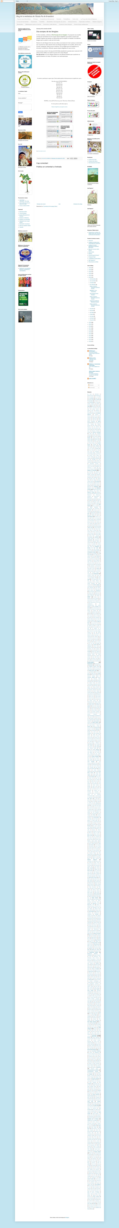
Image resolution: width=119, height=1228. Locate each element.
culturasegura (90, 586)
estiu (93, 656)
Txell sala (99, 1165)
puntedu (99, 1056)
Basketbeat (89, 477)
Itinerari (88, 726)
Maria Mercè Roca (95, 878)
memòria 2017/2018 (91, 915)
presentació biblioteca (96, 1051)
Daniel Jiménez (90, 590)
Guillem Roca (98, 703)
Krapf (98, 787)
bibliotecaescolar (96, 493)
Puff (100, 1055)
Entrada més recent (41, 204)
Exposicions (34, 21)
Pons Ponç (89, 1048)
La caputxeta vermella (91, 797)
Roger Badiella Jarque (91, 1086)
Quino (100, 1059)
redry (95, 1072)
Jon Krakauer (96, 760)
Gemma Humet (90, 688)
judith (92, 780)
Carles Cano (90, 527)
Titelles (88, 1158)
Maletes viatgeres (97, 21)
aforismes (97, 410)
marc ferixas (96, 866)
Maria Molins (89, 880)
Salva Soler (90, 1101)
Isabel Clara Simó (90, 723)
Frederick (94, 680)
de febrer (92, 318)
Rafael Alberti (89, 1061)
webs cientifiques (95, 1191)
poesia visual (90, 1042)
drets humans (96, 614)
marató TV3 (89, 866)
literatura (89, 825)
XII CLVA (98, 1202)
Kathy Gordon (96, 784)
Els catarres (95, 636)
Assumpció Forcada (94, 463)
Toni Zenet (93, 1161)
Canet (93, 522)
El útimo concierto (97, 629)
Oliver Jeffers (94, 993)
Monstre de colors (95, 949)
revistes (98, 1075)
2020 (90, 322)
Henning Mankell (95, 711)
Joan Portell (90, 753)
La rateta (90, 806)
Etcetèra (89, 658)
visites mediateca (96, 1187)
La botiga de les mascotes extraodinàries (94, 794)
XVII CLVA (99, 1204)
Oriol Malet (89, 1001)
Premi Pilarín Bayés (91, 1049)
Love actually (95, 848)
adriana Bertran (95, 409)
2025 (90, 269)
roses (93, 1093)
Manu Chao (96, 862)
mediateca (89, 912)
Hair (92, 707)
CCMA (94, 542)
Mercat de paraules (97, 923)
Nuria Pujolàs (96, 989)
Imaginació (89, 720)
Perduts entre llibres (93, 161)
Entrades (91, 385)
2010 (90, 341)
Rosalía (94, 1090)
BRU (88, 513)
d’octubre (92, 282)
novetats (89, 984)
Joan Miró (97, 750)
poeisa (88, 1036)
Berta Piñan (97, 482)
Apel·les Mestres (96, 458)
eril (99, 647)
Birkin (95, 500)
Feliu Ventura (89, 669)
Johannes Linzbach (95, 757)
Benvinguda (97, 481)
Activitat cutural (92, 407)
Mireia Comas (90, 945)
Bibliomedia (91, 252)
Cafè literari (90, 516)
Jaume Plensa (90, 737)
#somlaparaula (98, 395)
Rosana (99, 1090)
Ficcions (92, 671)
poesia (94, 1036)
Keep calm (95, 786)
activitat (99, 406)
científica (97, 557)
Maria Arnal (89, 873)
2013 (90, 335)
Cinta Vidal (94, 558)
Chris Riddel (94, 553)
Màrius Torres (90, 891)
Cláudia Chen (96, 561)
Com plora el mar (90, 568)
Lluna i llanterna (92, 843)
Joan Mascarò (90, 750)
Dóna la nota (94, 613)
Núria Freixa (97, 987)
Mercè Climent (94, 926)
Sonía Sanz (90, 1140)
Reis (95, 1074)
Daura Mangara (92, 591)
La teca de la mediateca (44, 8)
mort (90, 956)
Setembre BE (97, 1117)
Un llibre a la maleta (95, 1168)
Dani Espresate (90, 587)
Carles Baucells (97, 526)
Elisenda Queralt (90, 635)
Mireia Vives (97, 945)
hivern (98, 712)
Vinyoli (98, 1183)
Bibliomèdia (89, 486)
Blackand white (96, 501)
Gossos (94, 699)
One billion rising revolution (96, 995)
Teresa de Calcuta (95, 1150)
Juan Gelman (96, 779)
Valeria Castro (91, 1173)
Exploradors (90, 663)
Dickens (88, 610)
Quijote (88, 1059)
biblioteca (96, 486)
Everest (99, 659)
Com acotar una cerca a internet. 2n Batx (24, 203)
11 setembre (91, 396)
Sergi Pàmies (98, 1116)
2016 (90, 330)
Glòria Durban (98, 696)
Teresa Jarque (97, 1151)
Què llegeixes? (92, 260)
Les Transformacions (96, 821)
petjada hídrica (92, 1025)
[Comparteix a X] (73, 158)
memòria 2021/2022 (92, 918)
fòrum (98, 674)
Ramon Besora (90, 1064)
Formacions (94, 674)
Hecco (88, 708)
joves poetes (89, 779)
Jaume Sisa (89, 738)
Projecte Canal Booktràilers (24, 19)
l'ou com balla (95, 793)
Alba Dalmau (95, 417)
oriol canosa (97, 999)
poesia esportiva (90, 1038)
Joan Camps (97, 744)
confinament (96, 573)
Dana (98, 586)
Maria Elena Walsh (97, 876)
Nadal (92, 964)
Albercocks (95, 418)
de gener (92, 320)
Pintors (99, 1028)
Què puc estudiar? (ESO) (24, 225)
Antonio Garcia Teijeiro (94, 455)
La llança (89, 801)
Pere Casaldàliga (95, 1020)
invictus (88, 722)
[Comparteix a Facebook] (75, 158)
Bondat (99, 505)
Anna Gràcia (90, 447)
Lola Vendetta (98, 844)
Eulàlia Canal (94, 658)
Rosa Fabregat (94, 1089)
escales (88, 650)
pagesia (88, 1006)
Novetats (59, 19)
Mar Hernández (96, 865)
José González (90, 767)
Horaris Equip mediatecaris (81, 24)
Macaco (98, 854)
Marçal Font (97, 869)
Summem (89, 1142)
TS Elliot (89, 1165)
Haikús (88, 707)
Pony (95, 1048)
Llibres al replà (96, 832)
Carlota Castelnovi (95, 531)
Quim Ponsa (94, 1059)
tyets (90, 1166)
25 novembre (90, 400)
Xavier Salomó (96, 1196)
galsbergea (95, 685)
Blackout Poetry (90, 503)
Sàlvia (88, 1104)
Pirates (90, 1030)
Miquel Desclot (98, 940)
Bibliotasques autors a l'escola (33, 24)
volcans (93, 1188)
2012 (90, 337)
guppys (88, 705)
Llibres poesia (97, 835)
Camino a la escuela (95, 518)
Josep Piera (98, 776)
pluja (88, 1032)
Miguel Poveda (92, 934)
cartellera (96, 537)
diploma (94, 610)
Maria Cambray (96, 873)
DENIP (88, 597)
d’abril (91, 314)
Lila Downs (94, 824)
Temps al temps (96, 1146)
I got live (91, 716)
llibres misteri (90, 835)
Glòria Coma (91, 696)
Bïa (98, 485)
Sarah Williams (95, 1109)
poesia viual (97, 1042)
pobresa (93, 1034)
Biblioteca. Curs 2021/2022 (93, 291)
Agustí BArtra (89, 413)
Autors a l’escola (91, 470)
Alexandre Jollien (90, 428)
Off (94, 991)
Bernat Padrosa (90, 482)
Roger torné (93, 1087)
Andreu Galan (90, 439)
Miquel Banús (94, 937)
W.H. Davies (91, 1189)
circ (98, 558)
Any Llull (97, 456)
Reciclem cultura (94, 1068)
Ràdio (98, 1060)
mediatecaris (96, 912)
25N (95, 400)
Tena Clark (89, 1147)
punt (95, 1056)
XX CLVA (92, 1207)
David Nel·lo (97, 594)
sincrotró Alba (90, 1132)
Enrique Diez (89, 647)
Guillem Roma (91, 704)
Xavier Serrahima (90, 1198)
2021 (90, 277)
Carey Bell (93, 524)
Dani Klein (91, 588)
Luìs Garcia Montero (95, 850)
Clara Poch (89, 561)
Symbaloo (97, 1142)
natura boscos (91, 971)
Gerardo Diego (90, 692)
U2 (93, 1166)
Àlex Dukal (95, 425)
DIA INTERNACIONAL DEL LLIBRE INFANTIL (94, 605)
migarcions (89, 930)
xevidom (90, 1200)
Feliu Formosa (96, 667)
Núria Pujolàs (90, 990)
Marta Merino (89, 895)
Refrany (99, 1072)
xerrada (95, 1199)
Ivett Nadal (93, 730)
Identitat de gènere (94, 718)
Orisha (93, 1002)
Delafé (98, 595)
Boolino (90, 253)
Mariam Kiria (91, 882)
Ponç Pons (97, 1046)
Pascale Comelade (91, 1010)
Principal (35, 19)
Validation (89, 1174)
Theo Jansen (95, 1155)
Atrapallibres (97, 466)
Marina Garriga (98, 884)
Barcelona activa (23, 211)
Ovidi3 (90, 1004)
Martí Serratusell (96, 899)
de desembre (93, 279)
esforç (93, 652)
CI (98, 553)
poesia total (96, 1041)
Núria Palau (89, 989)
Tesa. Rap (92, 1153)
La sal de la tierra (97, 806)
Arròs (94, 460)
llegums (88, 828)
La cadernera (96, 795)
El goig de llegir (92, 257)
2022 (90, 275)
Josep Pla (91, 778)
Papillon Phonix (98, 1008)
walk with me (97, 1189)
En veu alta (91, 643)
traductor (93, 1162)
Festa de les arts (92, 670)
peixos (96, 1013)
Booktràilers (20, 24)
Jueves (96, 780)
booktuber (89, 509)
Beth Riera (94, 485)
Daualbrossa (98, 590)
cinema (88, 558)
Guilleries (97, 704)
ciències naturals (90, 557)
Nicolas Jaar (97, 975)
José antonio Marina (95, 765)
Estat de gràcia (96, 655)
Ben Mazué (94, 479)
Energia (97, 643)
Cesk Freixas (96, 550)
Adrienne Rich (90, 410)
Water (88, 1191)
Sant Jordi (96, 1105)
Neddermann (98, 971)
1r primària (91, 398)
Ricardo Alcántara (95, 1078)
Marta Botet (97, 892)
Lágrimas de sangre (91, 810)
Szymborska (89, 1143)
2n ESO (99, 400)
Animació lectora (72, 21)
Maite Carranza (96, 858)
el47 (94, 632)
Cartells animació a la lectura (93, 538)
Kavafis (88, 786)
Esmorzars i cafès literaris (50, 24)
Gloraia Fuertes (98, 695)
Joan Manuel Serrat (91, 748)
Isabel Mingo (98, 723)
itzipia (88, 730)
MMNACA (91, 948)
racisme (94, 1060)
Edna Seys (97, 618)
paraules (94, 1009)
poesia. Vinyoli (91, 1045)
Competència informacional (47, 19)
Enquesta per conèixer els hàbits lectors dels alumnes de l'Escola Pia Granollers (95, 233)
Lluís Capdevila (96, 836)
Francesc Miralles (91, 677)
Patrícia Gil (89, 1012)
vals (98, 1174)
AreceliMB (94, 459)
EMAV (93, 641)
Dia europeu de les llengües (94, 294)
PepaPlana (94, 1017)
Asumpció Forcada (90, 464)
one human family (92, 997)
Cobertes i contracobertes (96, 565)
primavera (97, 1052)
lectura (94, 814)
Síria (98, 1132)
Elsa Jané (95, 640)
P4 (93, 1004)
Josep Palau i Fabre (97, 775)
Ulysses (88, 1168)
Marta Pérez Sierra (97, 895)
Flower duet (93, 673)
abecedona (94, 406)
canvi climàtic (89, 523)
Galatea (90, 685)
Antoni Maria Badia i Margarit (93, 452)
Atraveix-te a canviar (91, 467)
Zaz (92, 1208)
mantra (90, 862)
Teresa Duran (90, 1151)
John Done (97, 759)
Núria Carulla (90, 987)
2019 (90, 324)
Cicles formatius (22, 213)
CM (88, 565)
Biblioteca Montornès (97, 489)
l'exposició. (89, 793)
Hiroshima (93, 712)
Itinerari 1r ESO (96, 726)
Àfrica (88, 411)
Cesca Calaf (89, 550)
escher (98, 650)
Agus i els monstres (95, 411)
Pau (100, 1012)
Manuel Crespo (90, 863)
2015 (90, 331)
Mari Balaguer (96, 872)
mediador (97, 911)
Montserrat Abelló (93, 952)
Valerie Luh (97, 1173)
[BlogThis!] (72, 158)
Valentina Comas (97, 1172)
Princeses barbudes (91, 1053)
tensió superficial (96, 1147)
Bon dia (95, 504)
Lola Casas (91, 844)
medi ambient (91, 911)
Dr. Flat (90, 614)
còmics (97, 568)
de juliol (92, 308)
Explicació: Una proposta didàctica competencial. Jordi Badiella (24, 269)
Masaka (88, 903)
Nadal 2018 (97, 964)
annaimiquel (96, 451)
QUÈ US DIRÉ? (92, 378)
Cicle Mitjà (95, 554)
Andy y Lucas (96, 440)
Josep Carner (94, 768)
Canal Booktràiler (90, 520)
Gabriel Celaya (98, 681)
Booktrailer (97, 508)
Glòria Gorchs (98, 697)
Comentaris (92, 387)
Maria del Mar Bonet (91, 874)
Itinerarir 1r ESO (90, 729)
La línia (98, 799)
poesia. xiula (98, 1045)
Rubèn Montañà (96, 1094)
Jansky (88, 734)
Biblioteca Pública (91, 492)
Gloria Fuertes (91, 697)
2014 (90, 333)
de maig (92, 312)
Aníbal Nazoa (92, 443)
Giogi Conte (91, 695)
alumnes (89, 432)
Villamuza (93, 1183)
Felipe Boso (89, 667)
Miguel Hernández (97, 933)
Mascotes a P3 (90, 904)
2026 (90, 267)
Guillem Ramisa (91, 703)
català (88, 541)
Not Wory (99, 982)
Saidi (88, 1098)
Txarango (94, 1165)
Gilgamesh (99, 693)
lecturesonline (96, 817)
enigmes (95, 644)
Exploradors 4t (98, 663)
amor (90, 436)
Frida (92, 681)
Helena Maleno (94, 710)
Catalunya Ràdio (95, 541)
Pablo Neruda (90, 1005)
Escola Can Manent (95, 651)
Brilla (98, 512)
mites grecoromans (97, 946)
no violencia (89, 979)
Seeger (94, 1112)
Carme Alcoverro (90, 533)
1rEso (96, 398)
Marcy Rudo (89, 870)
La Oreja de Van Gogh (92, 802)
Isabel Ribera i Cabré (94, 725)
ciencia (93, 556)
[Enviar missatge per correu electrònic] (68, 158)
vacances (97, 1169)
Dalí (95, 586)
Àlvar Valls (92, 433)
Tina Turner (93, 1157)
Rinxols (88, 1079)
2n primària (91, 402)
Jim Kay (99, 741)
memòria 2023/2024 (97, 919)
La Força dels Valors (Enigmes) (89, 19)
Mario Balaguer (98, 885)
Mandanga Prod (90, 861)
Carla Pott (90, 526)
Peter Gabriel (98, 1024)
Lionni (98, 824)
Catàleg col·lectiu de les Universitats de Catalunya (94, 243)
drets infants (89, 616)
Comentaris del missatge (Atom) (50, 206)
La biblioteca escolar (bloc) (95, 258)
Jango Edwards (96, 733)
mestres (94, 927)
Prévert (90, 1052)
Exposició (91, 665)
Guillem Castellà (97, 701)
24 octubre (97, 399)
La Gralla (93, 799)
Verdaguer (94, 1177)
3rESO (98, 403)
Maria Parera (96, 880)
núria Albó (97, 986)
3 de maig (97, 402)
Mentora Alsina (96, 922)
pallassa (99, 1006)
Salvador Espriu (96, 1102)
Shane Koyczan (95, 1121)
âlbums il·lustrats (96, 422)
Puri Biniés (97, 1057)
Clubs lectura (91, 564)
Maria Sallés (89, 881)
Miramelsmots (96, 944)
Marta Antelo (89, 892)
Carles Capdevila (97, 527)
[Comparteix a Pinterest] (76, 158)
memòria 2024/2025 (92, 921)
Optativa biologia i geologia (93, 998)
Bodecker (89, 504)
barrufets (97, 475)
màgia (90, 857)
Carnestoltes (89, 537)
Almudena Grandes (95, 430)
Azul (100, 470)
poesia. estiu (98, 1044)
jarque (94, 734)
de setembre (93, 284)
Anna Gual (97, 447)
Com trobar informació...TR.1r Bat (24, 201)
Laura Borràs (94, 813)
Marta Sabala (95, 897)
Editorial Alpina (90, 618)
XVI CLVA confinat (92, 1204)
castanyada (89, 539)
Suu (93, 1142)
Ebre (100, 616)
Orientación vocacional (24, 223)
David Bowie (98, 591)
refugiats (90, 1074)
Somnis (95, 1136)
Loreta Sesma (91, 847)
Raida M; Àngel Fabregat (94, 1063)
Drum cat (95, 616)
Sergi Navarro (91, 1116)
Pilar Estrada (94, 1027)
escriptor (89, 652)
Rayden (94, 1067)
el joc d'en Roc (94, 622)
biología (90, 500)
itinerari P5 (97, 727)
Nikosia (88, 976)
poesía (88, 1037)
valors (94, 1174)
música (88, 964)
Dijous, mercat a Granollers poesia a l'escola (95, 287)
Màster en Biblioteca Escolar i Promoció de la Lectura (94, 906)
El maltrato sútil (90, 625)
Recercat (91, 240)
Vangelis (89, 1176)
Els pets (96, 639)
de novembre (93, 280)
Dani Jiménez (98, 587)
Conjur (98, 575)
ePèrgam (95, 647)
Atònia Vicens (90, 466)
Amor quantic (95, 436)
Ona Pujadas (96, 994)
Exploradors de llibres (84, 21)
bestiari (88, 485)
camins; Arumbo (90, 519)
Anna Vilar (89, 451)
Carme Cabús (91, 534)
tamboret (99, 1143)
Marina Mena (91, 885)
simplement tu (97, 1131)
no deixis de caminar (95, 978)
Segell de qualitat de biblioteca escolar (94, 301)
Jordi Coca (96, 763)
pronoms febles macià (93, 1055)
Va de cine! (75, 19)
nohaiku (88, 982)
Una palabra (90, 1169)
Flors (88, 673)
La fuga (96, 798)
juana (88, 780)
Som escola (98, 1135)
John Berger (89, 759)
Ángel (95, 441)
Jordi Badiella (90, 761)
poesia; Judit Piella (90, 1044)
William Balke (90, 1193)
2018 (90, 326)
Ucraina (97, 1166)
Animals (94, 444)
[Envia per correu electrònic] (70, 158)
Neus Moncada (90, 974)
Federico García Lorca (94, 666)
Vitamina (89, 1188)
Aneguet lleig (90, 441)
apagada (89, 458)
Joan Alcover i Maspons (94, 742)
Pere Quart (93, 1023)
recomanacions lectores (92, 1071)
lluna (100, 842)
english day (89, 644)
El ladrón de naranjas (95, 624)
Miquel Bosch (94, 938)
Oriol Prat (95, 1001)
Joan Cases (89, 745)
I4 (94, 716)
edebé (90, 617)
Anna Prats (98, 448)
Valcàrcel (90, 1172)
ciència (97, 556)
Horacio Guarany (92, 714)
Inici (59, 204)
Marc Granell (90, 867)
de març (92, 316)
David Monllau (90, 594)
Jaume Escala (96, 735)
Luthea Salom (90, 851)
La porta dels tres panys (96, 805)
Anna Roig (97, 449)
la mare (98, 801)
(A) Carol (89, 394)
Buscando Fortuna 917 (92, 515)
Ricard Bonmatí (90, 1076)
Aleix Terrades (90, 424)
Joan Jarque (96, 746)
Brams (94, 511)
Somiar (90, 1136)
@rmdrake (97, 394)
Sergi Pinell (91, 1117)
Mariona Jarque (96, 889)
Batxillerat (95, 477)
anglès (99, 441)
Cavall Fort (89, 542)
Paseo (98, 1010)
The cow (94, 1154)
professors (99, 1053)
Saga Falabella (96, 1097)
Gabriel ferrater (92, 682)
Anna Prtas (91, 449)
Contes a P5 (93, 577)
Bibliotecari (89, 494)
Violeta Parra (90, 1184)
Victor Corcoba (91, 1180)
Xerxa (100, 1199)
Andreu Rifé (89, 440)
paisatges (94, 1006)
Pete (93, 1024)
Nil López (94, 976)
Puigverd (90, 1056)
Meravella (89, 923)
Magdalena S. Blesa (97, 855)
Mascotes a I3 (96, 903)
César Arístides (96, 549)
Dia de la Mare (95, 598)
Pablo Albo (97, 1004)
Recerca (99, 1067)
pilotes (95, 1028)
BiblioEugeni (92, 351)
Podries (98, 1034)
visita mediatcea (92, 1185)
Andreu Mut (97, 439)
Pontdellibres (66, 19)
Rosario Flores (91, 1091)
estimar (88, 656)
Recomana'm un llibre (93, 261)
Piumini (95, 1030)
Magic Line (95, 857)
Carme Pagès (98, 534)
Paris (99, 1009)
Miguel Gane (89, 933)
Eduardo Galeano (90, 620)
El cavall (93, 621)
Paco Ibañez (96, 1005)
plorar (98, 1031)
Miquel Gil (91, 941)
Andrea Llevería (96, 437)
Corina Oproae (95, 580)
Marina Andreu (90, 884)
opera (98, 997)
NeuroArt (90, 972)
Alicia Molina (95, 429)
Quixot (90, 1060)
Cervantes (89, 549)
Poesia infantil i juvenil (42, 151)
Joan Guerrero (90, 746)
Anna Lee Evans (90, 448)
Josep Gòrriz (94, 771)
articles (98, 460)
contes (95, 576)
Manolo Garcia (98, 861)
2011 (90, 339)
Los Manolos (98, 847)
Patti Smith (95, 1012)
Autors (98, 468)
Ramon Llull (97, 1064)
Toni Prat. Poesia (94, 1159)
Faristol (99, 665)
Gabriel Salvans (98, 684)
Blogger (67, 1217)
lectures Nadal (93, 816)
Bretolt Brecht (93, 512)
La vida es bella (96, 809)
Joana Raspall (95, 756)
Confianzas (89, 573)
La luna (93, 801)
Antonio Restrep (90, 456)
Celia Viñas (89, 546)
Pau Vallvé (91, 1013)
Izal (97, 730)
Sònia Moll (97, 1139)
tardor (98, 1144)
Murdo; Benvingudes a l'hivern (93, 959)
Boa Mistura (97, 503)
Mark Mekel (97, 891)
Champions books (91, 552)
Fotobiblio (41, 21)
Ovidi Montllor (98, 1002)
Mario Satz (94, 888)
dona (90, 613)
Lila (89, 824)
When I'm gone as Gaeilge (93, 1192)
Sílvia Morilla (93, 1127)
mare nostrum (96, 870)
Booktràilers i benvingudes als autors (56, 21)
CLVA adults (97, 564)
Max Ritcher (89, 908)
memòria (96, 914)
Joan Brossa (90, 744)
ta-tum (95, 1143)
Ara (88, 459)
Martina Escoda (90, 900)
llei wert (93, 828)
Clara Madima (96, 560)
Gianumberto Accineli (91, 693)
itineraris (97, 729)
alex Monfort (96, 426)
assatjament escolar (97, 462)
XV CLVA (99, 1203)
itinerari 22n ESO (90, 727)
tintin (98, 1157)
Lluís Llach (91, 839)
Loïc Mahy (99, 843)
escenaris (93, 650)
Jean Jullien (89, 741)
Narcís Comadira (95, 968)
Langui (88, 813)
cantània (97, 522)
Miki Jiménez (98, 934)
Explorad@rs (90, 662)
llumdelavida (95, 842)
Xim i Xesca (89, 1203)
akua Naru (95, 415)
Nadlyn (95, 967)
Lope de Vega (98, 846)
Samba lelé (94, 1104)
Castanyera (97, 539)
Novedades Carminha (94, 983)
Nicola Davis (97, 974)
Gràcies (99, 699)
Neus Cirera (96, 972)
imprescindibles (96, 720)
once (88, 995)
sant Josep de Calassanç (92, 1106)
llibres (90, 832)
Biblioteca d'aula (90, 488)
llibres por (89, 836)
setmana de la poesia (92, 1120)
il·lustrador (97, 719)
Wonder (94, 1195)
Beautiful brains (92, 478)
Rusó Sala (89, 1097)
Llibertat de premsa (97, 831)
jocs (88, 757)
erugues (97, 648)
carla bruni (99, 524)
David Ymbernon (90, 595)
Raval (90, 1067)
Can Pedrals (97, 519)
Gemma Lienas (98, 688)
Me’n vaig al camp (97, 910)
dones (99, 613)
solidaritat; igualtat (90, 1135)
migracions (95, 930)
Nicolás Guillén (90, 975)
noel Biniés (99, 979)
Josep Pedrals (91, 776)
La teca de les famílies (22, 21)
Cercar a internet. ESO (24, 205)
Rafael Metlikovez (97, 1061)
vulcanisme (99, 1188)
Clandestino (89, 560)
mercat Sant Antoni (92, 925)
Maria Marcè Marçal (93, 877)
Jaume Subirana (96, 738)
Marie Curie (97, 882)
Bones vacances (94, 507)
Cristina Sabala (96, 584)
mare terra (89, 872)
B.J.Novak (91, 471)
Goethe (90, 699)
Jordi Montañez (94, 764)
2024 (90, 271)
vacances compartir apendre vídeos (94, 1170)
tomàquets (94, 1158)
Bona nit (94, 505)
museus (97, 963)
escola (88, 651)
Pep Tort (95, 1016)
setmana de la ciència (92, 1119)
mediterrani (89, 914)
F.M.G (95, 665)
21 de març (91, 399)
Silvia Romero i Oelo (95, 1128)
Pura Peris (91, 1057)
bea (100, 477)
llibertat (93, 829)
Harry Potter (97, 707)
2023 (90, 273)
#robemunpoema (90, 395)
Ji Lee (95, 741)
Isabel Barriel (95, 722)
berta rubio (89, 484)
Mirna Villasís (89, 946)
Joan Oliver (97, 752)
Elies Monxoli (96, 633)
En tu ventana (98, 641)
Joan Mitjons (89, 752)
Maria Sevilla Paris (97, 881)
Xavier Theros (98, 1198)
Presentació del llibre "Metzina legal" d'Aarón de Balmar (94, 353)
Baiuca (97, 471)
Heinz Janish (93, 708)
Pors (98, 1048)
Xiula (95, 1203)
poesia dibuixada (95, 1037)
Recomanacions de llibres (94, 162)
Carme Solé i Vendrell (94, 535)
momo (96, 948)
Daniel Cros (97, 588)
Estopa (97, 656)
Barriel (93, 475)
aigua (95, 413)
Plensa (93, 1031)
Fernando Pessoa (97, 669)
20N (100, 398)
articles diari (89, 462)
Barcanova (89, 473)
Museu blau (89, 960)
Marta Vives (89, 899)
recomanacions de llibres (93, 1070)
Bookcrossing (89, 508)
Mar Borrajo (89, 865)
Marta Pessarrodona (93, 896)
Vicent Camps (98, 1178)
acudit (98, 407)
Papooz (90, 1009)
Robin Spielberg (92, 1082)
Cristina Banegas (91, 583)
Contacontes (89, 576)
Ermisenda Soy (90, 648)
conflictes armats (90, 575)
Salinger (92, 1098)
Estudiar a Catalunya (24, 217)
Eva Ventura (93, 659)
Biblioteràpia (96, 496)
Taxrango (89, 1146)
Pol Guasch (91, 1046)
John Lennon (90, 760)
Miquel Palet (89, 944)
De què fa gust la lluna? (94, 255)
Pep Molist (94, 1014)
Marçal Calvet (90, 869)
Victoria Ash (98, 1180)
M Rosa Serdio (98, 851)
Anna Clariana (96, 445)
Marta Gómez (90, 893)
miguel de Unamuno (95, 931)
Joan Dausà (96, 745)
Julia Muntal (94, 783)
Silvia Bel (95, 1125)
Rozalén (89, 1094)
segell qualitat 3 (96, 1113)
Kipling (93, 787)
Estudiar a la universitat (24, 219)
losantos (90, 848)
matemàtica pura (96, 907)
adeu (88, 409)
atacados (97, 464)
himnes (88, 712)
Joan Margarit (96, 749)
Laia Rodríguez (96, 812)
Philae (88, 1027)
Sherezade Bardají (91, 1123)
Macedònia (89, 855)
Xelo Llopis (91, 1199)
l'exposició (96, 791)
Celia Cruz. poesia (95, 545)
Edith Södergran (96, 617)
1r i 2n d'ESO (98, 396)
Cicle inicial (89, 554)
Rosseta (97, 1093)
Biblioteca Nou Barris (94, 490)
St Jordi (97, 1140)
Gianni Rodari (97, 692)
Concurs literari (95, 572)
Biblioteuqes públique (92, 497)
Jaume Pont (97, 737)
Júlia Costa (94, 782)
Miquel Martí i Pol (95, 942)
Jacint (94, 731)
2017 (90, 328)
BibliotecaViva (92, 358)
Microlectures (96, 929)
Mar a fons (97, 863)
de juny (92, 310)
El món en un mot (92, 159)
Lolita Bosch (91, 846)
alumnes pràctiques (97, 432)
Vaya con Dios (95, 1176)
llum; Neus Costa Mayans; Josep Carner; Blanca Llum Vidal (94, 841)
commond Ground (90, 569)
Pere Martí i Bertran (91, 1021)
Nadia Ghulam (90, 967)
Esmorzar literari (90, 654)
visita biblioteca (98, 1184)
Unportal (21, 227)
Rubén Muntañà (90, 1095)
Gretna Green (93, 700)
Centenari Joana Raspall (65, 24)
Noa (94, 979)
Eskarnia (97, 652)
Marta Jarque (96, 893)
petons (98, 1025)
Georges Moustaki (92, 689)
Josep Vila (97, 778)
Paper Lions (91, 1008)
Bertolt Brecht (96, 484)
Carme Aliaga (98, 533)
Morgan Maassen (97, 955)
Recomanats (89, 1072)
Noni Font (94, 982)
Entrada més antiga (78, 204)
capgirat (95, 523)
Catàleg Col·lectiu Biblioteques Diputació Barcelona (94, 246)
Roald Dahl (94, 1079)
